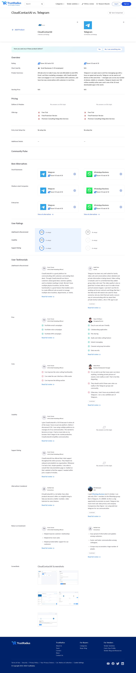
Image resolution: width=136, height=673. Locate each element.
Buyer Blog (83, 648)
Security (24, 663)
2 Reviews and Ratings (43, 34)
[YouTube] (108, 663)
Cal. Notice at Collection (64, 663)
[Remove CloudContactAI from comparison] (77, 22)
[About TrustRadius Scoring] (39, 63)
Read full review (47, 297)
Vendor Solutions (109, 646)
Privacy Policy (33, 663)
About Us (59, 646)
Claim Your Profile (109, 648)
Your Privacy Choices (47, 663)
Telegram (88, 32)
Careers (58, 651)
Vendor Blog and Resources (112, 651)
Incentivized (92, 304)
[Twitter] (117, 663)
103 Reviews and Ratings (90, 34)
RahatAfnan (96, 365)
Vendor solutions (72, 4)
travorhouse (50, 267)
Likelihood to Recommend (19, 232)
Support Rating (16, 248)
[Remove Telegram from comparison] (124, 22)
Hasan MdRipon (97, 319)
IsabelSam (96, 267)
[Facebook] (113, 663)
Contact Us (59, 655)
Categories (59, 4)
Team (58, 648)
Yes (99, 49)
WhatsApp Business (98, 494)
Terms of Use (15, 663)
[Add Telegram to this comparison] (74, 174)
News (58, 653)
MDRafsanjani (97, 488)
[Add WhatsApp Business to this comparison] (121, 174)
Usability (14, 240)
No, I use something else (112, 49)
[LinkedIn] (122, 663)
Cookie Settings (79, 663)
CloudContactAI (45, 32)
